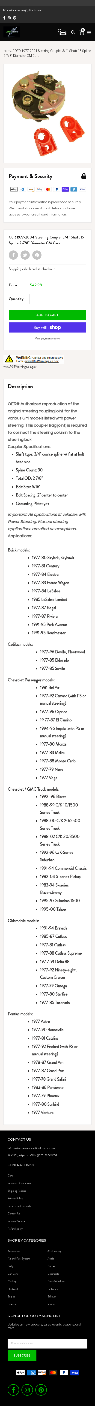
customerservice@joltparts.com (24, 10)
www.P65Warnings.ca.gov (19, 366)
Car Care (13, 1274)
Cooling (12, 1281)
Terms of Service (16, 1221)
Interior (51, 1304)
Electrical (13, 1289)
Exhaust (52, 1296)
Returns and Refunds (19, 1206)
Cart (10, 1176)
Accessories (14, 1251)
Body (10, 1266)
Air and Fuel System (19, 1259)
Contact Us (14, 1213)
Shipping (15, 269)
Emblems (53, 1289)
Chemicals (53, 1274)
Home (7, 51)
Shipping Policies (17, 1191)
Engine (11, 1296)
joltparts (23, 1155)
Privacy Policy (15, 1198)
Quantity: (16, 298)
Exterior (12, 1304)
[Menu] (88, 31)
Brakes (51, 1266)
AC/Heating (54, 1251)
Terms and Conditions (19, 1183)
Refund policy (15, 1229)
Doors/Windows (56, 1281)
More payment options (47, 338)
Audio (51, 1259)
